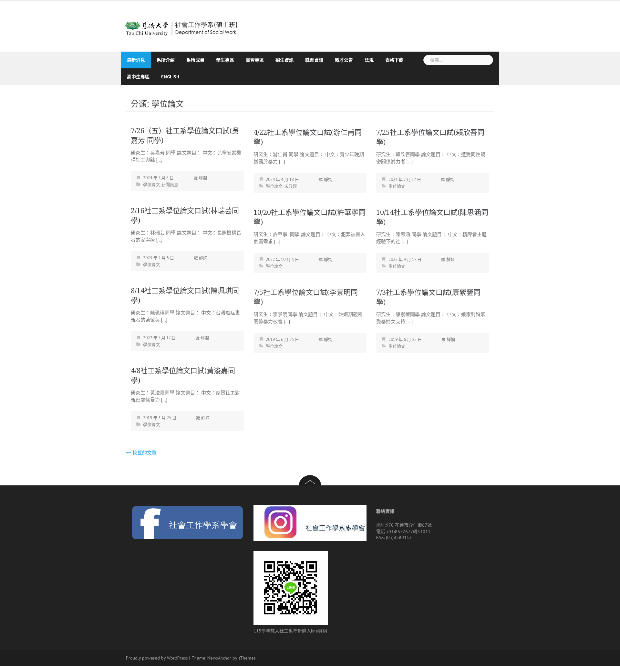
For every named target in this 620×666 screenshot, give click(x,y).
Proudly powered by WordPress (157, 658)
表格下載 (394, 60)
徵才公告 (344, 60)
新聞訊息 (169, 184)
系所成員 (195, 60)
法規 (369, 60)
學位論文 (151, 184)
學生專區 (225, 60)
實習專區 (255, 60)
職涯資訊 (314, 60)
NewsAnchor (219, 658)
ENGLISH (170, 77)
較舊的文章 (144, 453)
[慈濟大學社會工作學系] (181, 26)
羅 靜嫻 (200, 178)
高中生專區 (138, 77)
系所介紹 (166, 60)
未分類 (290, 186)
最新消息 (136, 60)
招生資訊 (284, 60)
